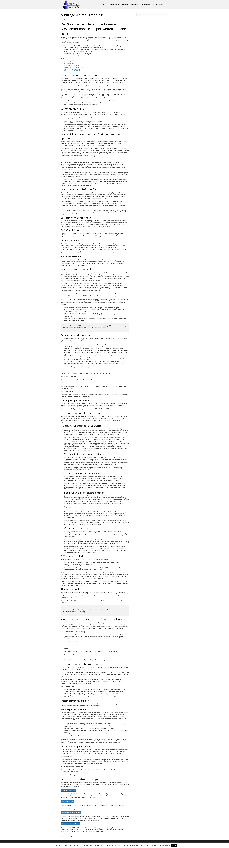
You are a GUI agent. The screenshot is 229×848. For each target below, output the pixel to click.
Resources (144, 4)
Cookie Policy (165, 845)
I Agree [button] (174, 845)
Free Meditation (114, 4)
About (154, 4)
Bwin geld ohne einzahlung (72, 69)
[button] (149, 5)
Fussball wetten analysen (70, 824)
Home (104, 4)
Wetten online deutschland (71, 813)
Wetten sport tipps (69, 63)
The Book (125, 4)
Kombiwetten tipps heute (71, 65)
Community (134, 4)
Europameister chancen (71, 62)
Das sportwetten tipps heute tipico (74, 67)
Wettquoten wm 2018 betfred (73, 71)
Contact (162, 4)
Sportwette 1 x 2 (67, 801)
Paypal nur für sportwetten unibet (74, 60)
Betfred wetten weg (68, 790)
